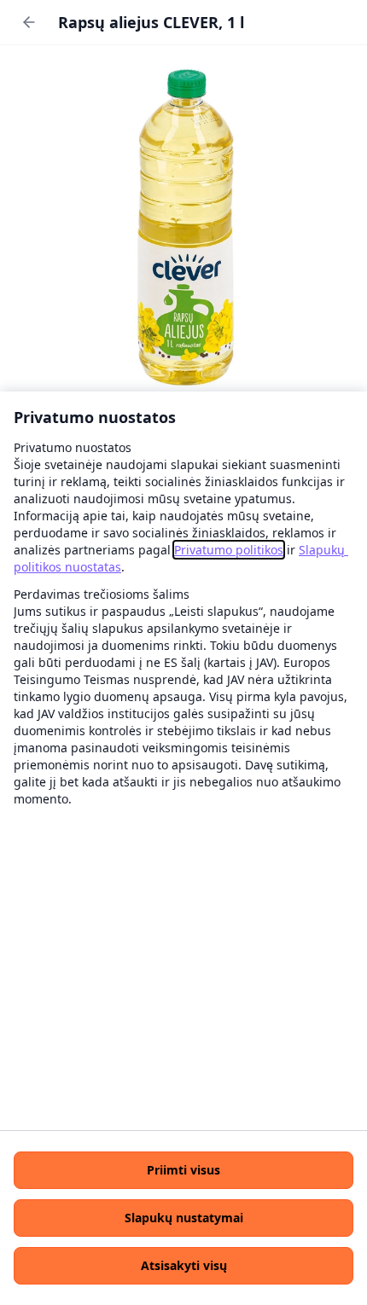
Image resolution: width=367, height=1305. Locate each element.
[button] (183, 1170)
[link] (228, 550)
